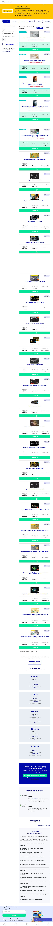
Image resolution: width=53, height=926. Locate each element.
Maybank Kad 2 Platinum (35, 221)
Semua (6, 21)
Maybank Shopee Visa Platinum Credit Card (35, 385)
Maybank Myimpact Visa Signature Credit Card (35, 594)
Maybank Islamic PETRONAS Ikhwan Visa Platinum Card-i (35, 637)
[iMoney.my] (6, 2)
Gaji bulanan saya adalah (8, 36)
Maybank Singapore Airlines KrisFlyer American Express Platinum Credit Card (35, 107)
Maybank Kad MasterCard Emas (35, 302)
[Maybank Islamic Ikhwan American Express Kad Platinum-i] (34, 131)
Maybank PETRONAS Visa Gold (34, 468)
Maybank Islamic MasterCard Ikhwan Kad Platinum (35, 551)
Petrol (22, 21)
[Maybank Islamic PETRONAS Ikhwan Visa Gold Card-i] (34, 611)
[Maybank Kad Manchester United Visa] (34, 197)
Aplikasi (16, 924)
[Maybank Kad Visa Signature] (34, 361)
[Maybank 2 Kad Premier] (35, 402)
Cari (27, 924)
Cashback (14, 21)
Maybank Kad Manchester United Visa (34, 200)
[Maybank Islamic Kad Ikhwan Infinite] (34, 485)
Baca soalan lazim (6, 51)
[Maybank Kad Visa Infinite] (34, 176)
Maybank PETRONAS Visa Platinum (35, 242)
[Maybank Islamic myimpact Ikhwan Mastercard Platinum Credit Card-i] (35, 568)
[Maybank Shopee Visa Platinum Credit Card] (34, 381)
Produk (4, 924)
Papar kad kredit (10, 44)
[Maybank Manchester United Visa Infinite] (34, 443)
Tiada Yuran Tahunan (9, 31)
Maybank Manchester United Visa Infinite (34, 447)
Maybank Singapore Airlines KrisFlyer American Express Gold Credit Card (35, 83)
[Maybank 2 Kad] (34, 340)
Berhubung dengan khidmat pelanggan (34, 775)
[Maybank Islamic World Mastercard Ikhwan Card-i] (35, 506)
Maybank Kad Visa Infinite (35, 180)
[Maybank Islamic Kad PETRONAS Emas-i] (34, 155)
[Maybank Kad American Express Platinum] (34, 34)
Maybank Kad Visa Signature (35, 364)
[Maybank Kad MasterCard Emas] (35, 298)
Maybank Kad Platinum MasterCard (35, 281)
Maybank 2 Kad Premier (34, 406)
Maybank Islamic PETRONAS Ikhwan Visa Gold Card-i (35, 615)
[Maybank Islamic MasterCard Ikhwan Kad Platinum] (35, 547)
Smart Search (35, 798)
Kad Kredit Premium (9, 33)
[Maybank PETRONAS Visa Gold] (34, 464)
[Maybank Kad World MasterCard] (34, 319)
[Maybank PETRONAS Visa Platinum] (34, 238)
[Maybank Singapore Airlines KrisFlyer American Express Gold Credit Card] (34, 79)
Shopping (47, 21)
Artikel (37, 924)
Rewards (31, 21)
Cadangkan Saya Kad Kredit (34, 662)
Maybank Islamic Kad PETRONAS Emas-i (35, 159)
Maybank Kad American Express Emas (34, 60)
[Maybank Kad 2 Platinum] (34, 217)
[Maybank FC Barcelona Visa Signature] (34, 423)
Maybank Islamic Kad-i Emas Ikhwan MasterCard (34, 530)
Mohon (34, 49)
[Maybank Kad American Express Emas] (34, 56)
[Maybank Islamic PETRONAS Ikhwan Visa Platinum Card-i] (34, 633)
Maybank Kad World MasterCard (35, 323)
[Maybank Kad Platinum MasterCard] (34, 278)
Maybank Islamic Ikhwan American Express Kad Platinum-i (35, 136)
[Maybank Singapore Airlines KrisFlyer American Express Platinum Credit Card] (34, 103)
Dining (39, 21)
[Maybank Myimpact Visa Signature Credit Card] (35, 590)
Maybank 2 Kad (35, 344)
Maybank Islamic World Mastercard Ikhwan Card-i (35, 509)
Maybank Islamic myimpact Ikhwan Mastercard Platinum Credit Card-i (35, 572)
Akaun (48, 924)
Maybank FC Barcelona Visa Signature (34, 426)
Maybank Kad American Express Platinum (34, 38)
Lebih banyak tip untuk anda (44, 825)
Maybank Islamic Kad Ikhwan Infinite (35, 489)
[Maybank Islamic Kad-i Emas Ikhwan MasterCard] (35, 526)
